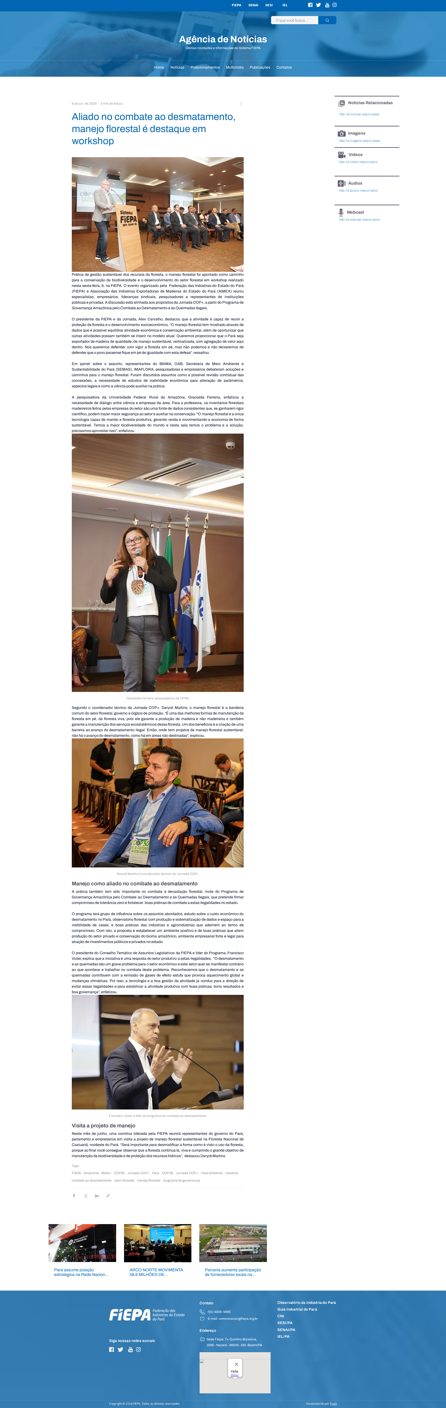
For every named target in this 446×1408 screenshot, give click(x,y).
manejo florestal (148, 1180)
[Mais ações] (241, 103)
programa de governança (181, 1180)
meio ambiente (212, 1173)
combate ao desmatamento (92, 1180)
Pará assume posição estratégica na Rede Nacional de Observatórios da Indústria (81, 1272)
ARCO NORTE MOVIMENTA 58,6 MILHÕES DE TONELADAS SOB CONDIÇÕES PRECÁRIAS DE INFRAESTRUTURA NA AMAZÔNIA (156, 1272)
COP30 (119, 1173)
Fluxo (333, 1403)
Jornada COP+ (138, 1173)
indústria (232, 1173)
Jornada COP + (187, 1173)
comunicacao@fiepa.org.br (238, 1319)
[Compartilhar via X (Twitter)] (85, 1195)
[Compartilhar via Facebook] (74, 1195)
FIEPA (76, 1173)
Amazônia (91, 1173)
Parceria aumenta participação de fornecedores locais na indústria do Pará (233, 1272)
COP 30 (167, 1173)
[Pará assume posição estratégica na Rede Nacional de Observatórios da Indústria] (82, 1243)
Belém (106, 1173)
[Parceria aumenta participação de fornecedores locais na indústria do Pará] (233, 1243)
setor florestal (124, 1180)
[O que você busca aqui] (327, 20)
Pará (155, 1173)
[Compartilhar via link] (108, 1195)
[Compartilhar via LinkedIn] (97, 1195)
